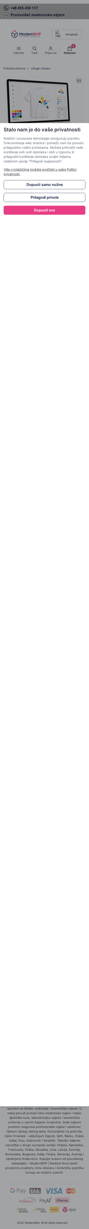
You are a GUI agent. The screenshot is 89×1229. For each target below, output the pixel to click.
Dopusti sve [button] (44, 210)
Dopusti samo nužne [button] (44, 184)
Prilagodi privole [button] (45, 197)
